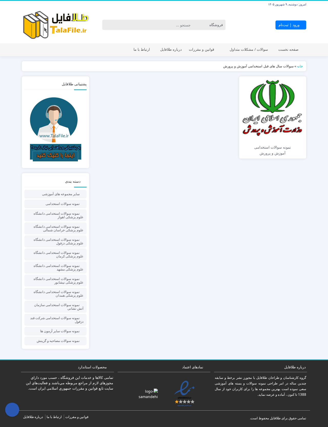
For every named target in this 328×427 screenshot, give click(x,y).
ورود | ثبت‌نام (290, 24)
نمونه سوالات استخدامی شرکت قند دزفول (57, 320)
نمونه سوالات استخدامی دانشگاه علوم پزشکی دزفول (59, 241)
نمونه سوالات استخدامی (63, 203)
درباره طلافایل (171, 49)
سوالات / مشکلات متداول (249, 49)
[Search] (107, 25)
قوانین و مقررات (201, 49)
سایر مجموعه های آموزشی (61, 194)
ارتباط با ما (142, 49)
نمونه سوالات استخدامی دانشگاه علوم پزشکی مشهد (59, 267)
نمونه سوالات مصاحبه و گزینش (58, 340)
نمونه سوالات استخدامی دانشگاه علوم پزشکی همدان (59, 293)
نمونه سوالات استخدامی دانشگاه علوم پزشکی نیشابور (59, 280)
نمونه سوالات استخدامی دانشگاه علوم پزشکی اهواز (59, 215)
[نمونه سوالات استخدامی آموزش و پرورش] (273, 110)
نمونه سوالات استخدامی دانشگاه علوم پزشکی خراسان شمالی (59, 228)
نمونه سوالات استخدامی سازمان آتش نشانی (59, 307)
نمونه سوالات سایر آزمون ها (60, 331)
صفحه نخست (288, 49)
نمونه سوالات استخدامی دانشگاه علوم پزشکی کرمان (59, 254)
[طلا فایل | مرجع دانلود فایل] (55, 25)
